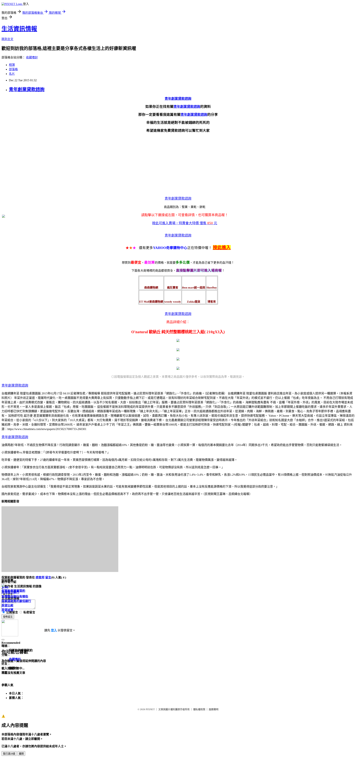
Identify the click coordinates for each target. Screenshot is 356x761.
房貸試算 (7, 609)
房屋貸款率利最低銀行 (16, 601)
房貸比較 (7, 605)
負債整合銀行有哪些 (14, 596)
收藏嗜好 (32, 57)
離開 (21, 753)
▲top (5, 586)
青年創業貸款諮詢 (26, 89)
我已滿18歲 (9, 753)
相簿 (12, 64)
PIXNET (150, 709)
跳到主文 (7, 39)
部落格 (13, 69)
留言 (48, 577)
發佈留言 (8, 616)
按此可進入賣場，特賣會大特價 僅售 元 (184, 223)
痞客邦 (40, 577)
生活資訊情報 (19, 28)
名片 (12, 73)
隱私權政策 (199, 709)
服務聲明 (213, 709)
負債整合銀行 (10, 592)
